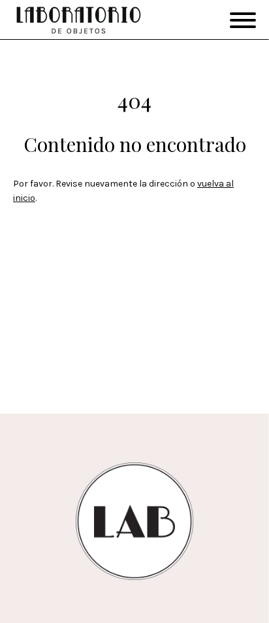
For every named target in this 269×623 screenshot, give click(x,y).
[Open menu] (243, 20)
